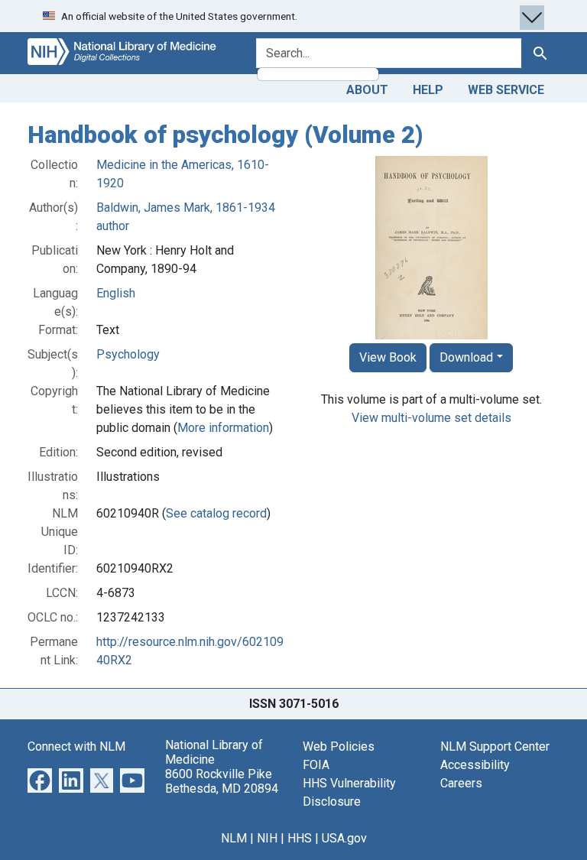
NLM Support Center (495, 746)
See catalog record (216, 513)
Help (428, 90)
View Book (388, 357)
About (367, 90)
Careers (461, 783)
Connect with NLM (76, 746)
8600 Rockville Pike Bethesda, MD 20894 (221, 781)
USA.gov (344, 838)
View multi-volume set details (431, 418)
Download (466, 357)
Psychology (128, 354)
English (115, 293)
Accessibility (475, 765)
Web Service (506, 90)
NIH (267, 838)
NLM (234, 838)
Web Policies (339, 746)
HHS (299, 838)
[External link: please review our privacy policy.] (40, 779)
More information (223, 427)
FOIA (316, 765)
